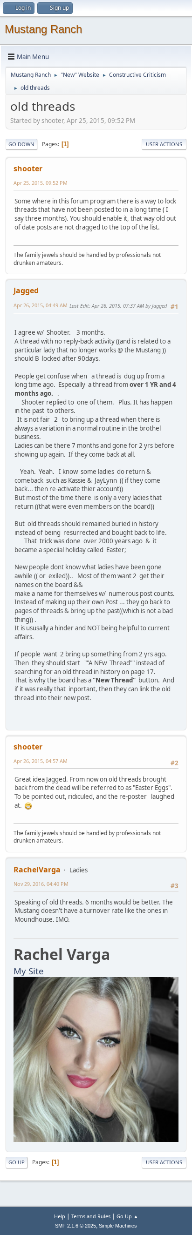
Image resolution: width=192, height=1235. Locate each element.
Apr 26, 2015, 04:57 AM (41, 760)
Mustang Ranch (43, 29)
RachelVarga (37, 869)
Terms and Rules (90, 1216)
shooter (28, 168)
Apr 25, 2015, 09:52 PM (41, 182)
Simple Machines (118, 1225)
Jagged (26, 290)
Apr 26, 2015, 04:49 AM (41, 305)
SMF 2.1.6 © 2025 (75, 1225)
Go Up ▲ (127, 1216)
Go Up (16, 1162)
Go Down (21, 144)
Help (59, 1216)
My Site (29, 971)
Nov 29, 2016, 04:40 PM (41, 883)
